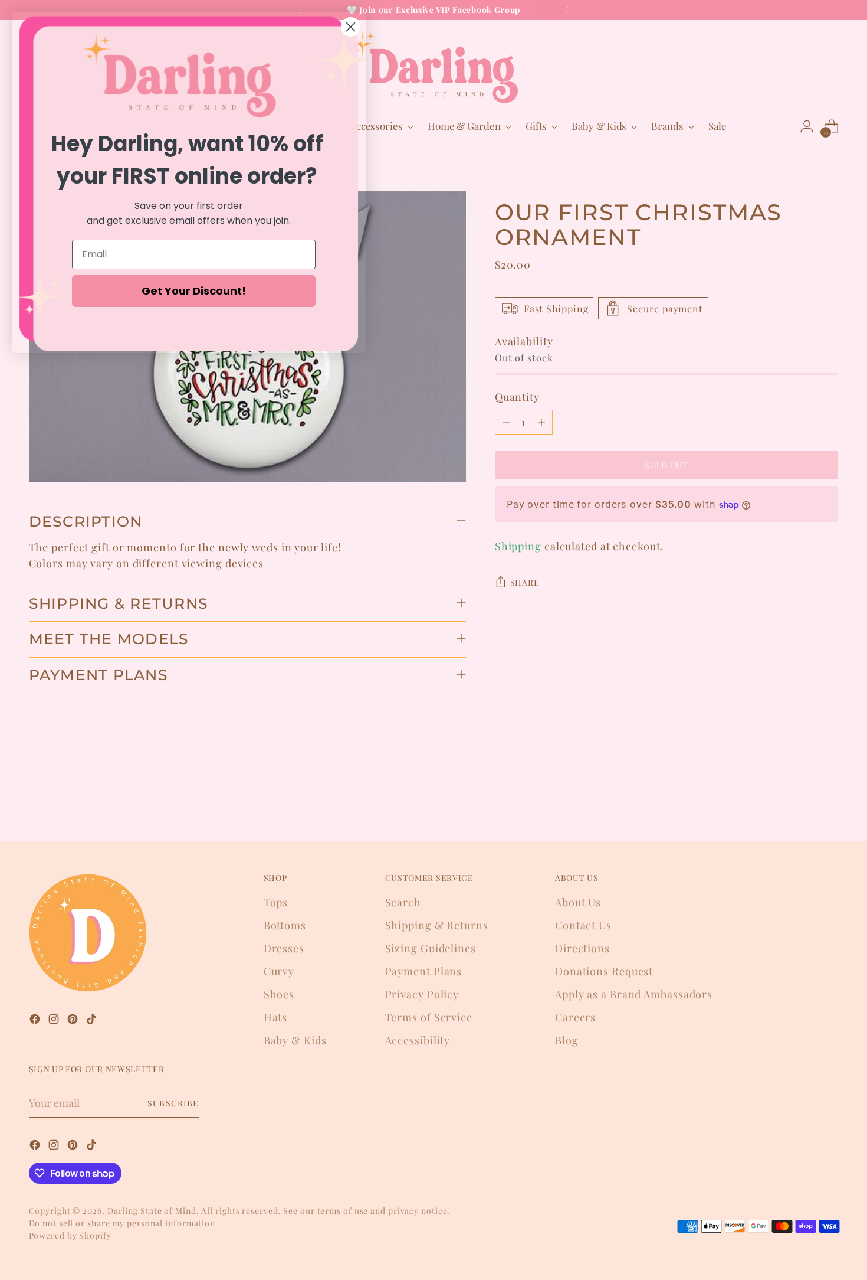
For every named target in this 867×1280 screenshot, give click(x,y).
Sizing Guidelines (430, 948)
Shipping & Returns (436, 925)
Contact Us (583, 925)
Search (403, 902)
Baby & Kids (295, 1040)
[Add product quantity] (541, 422)
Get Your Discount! (194, 290)
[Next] (569, 10)
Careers (575, 1017)
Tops (276, 902)
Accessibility (418, 1040)
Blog (567, 1040)
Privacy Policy (422, 994)
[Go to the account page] (807, 126)
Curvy (279, 971)
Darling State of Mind (151, 1210)
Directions (582, 948)
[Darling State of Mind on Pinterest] (74, 1021)
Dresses (284, 948)
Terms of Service (428, 1017)
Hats (276, 1017)
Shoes (279, 994)
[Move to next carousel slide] (829, 800)
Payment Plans (423, 971)
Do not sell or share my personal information (122, 1223)
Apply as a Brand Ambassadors (633, 994)
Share (525, 582)
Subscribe (172, 1103)
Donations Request (604, 971)
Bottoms (285, 925)
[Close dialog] (350, 27)
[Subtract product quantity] (506, 422)
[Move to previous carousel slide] (802, 801)
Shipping (518, 546)
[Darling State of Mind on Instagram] (55, 1021)
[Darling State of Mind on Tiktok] (93, 1021)
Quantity (517, 397)
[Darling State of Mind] (433, 66)
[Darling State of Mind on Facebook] (36, 1021)
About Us (578, 902)
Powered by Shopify (70, 1235)
